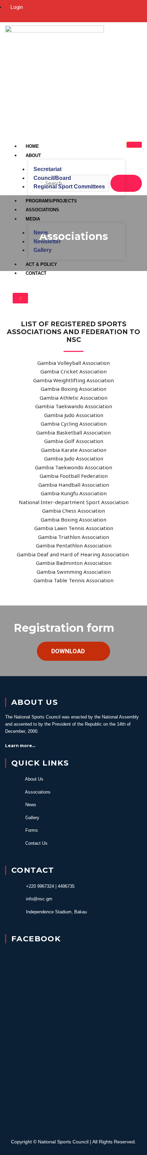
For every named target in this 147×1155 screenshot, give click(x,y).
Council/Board (52, 178)
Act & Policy (41, 264)
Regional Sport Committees (69, 186)
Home (32, 146)
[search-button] (126, 183)
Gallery (43, 250)
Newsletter (47, 241)
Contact (36, 273)
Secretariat (48, 169)
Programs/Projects (51, 200)
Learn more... (20, 745)
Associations (42, 209)
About (33, 155)
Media (33, 219)
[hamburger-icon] (134, 145)
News (41, 233)
